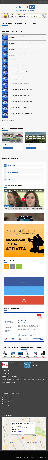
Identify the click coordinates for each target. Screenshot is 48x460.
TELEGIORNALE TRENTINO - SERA (37, 364)
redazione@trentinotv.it (9, 405)
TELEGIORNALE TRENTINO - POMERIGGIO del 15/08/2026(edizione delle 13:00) (20, 114)
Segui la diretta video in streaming (24, 218)
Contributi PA (43, 457)
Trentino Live (24, 216)
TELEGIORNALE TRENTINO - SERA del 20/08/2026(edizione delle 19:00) (19, 49)
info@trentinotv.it (7, 397)
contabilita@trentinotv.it (9, 401)
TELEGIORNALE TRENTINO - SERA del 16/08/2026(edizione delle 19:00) (19, 96)
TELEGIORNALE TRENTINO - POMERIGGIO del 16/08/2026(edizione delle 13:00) (20, 102)
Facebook (24, 280)
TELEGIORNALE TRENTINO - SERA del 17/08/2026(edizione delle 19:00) (19, 84)
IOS (13, 266)
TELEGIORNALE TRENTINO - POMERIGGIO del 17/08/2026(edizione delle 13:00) (20, 90)
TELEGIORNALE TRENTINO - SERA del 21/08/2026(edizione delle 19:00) (19, 37)
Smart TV (6, 266)
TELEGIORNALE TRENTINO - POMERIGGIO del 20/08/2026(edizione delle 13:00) (20, 55)
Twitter (24, 289)
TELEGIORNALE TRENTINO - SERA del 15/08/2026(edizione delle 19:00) (19, 108)
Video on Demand (11, 120)
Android (19, 266)
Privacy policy (34, 457)
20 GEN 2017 (7, 206)
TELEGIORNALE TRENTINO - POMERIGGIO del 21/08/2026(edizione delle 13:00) (20, 43)
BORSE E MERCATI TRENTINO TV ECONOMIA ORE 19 (15, 365)
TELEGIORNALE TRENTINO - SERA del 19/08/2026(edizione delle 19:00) (19, 60)
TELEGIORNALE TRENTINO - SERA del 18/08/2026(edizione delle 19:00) (19, 72)
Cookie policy (26, 457)
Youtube (24, 299)
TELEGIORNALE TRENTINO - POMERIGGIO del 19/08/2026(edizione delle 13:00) (20, 66)
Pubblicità (18, 457)
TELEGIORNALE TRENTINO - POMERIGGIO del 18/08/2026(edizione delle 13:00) (20, 78)
